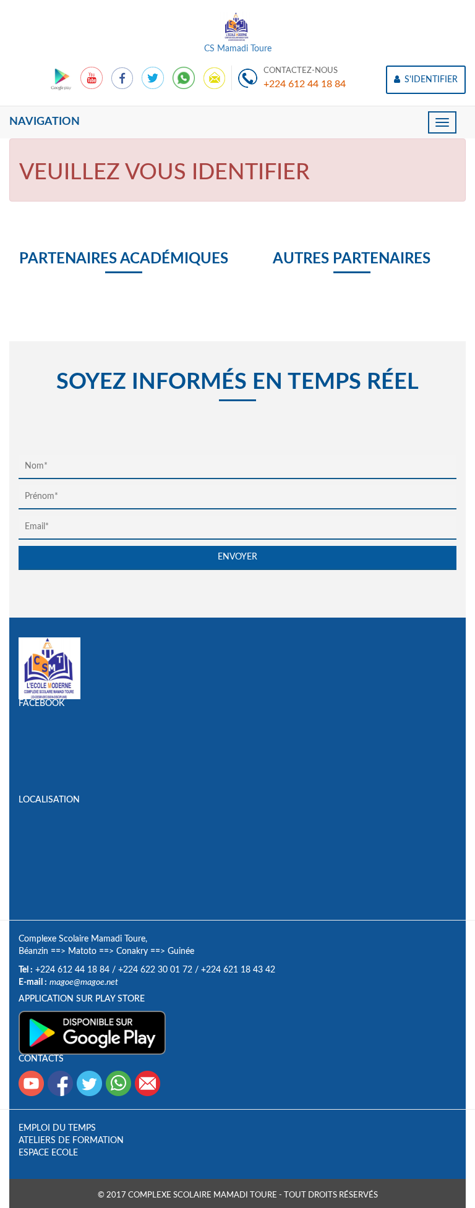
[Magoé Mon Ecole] (62, 78)
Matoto (82, 951)
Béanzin (33, 951)
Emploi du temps (57, 1128)
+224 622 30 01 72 (155, 970)
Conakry (132, 951)
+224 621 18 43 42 (238, 970)
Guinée (181, 951)
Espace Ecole (48, 1153)
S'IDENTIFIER (430, 79)
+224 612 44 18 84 (304, 84)
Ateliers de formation (71, 1140)
